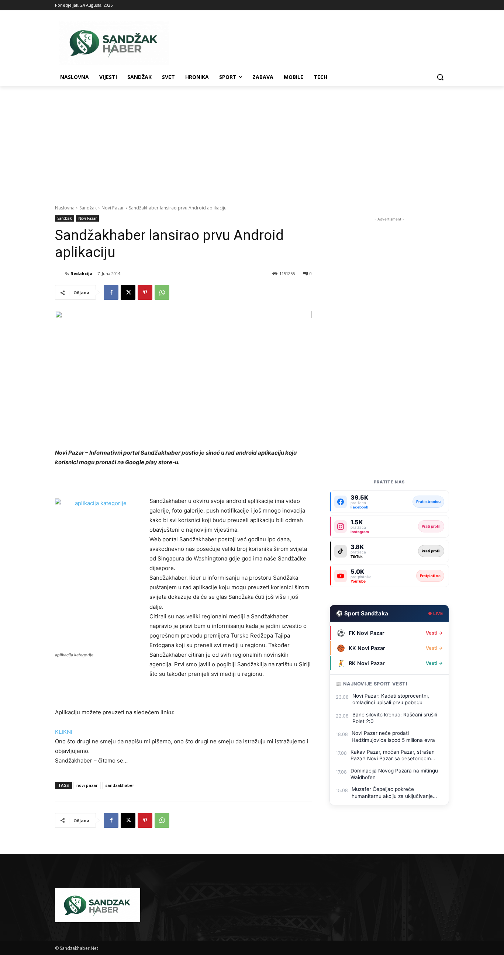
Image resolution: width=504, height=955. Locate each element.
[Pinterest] (145, 292)
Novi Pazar (112, 208)
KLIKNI (63, 731)
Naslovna (65, 208)
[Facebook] (111, 292)
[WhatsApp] (162, 292)
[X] (128, 292)
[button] (440, 77)
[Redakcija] (60, 273)
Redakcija (81, 273)
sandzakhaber (119, 785)
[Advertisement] (252, 141)
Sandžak (88, 208)
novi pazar (87, 785)
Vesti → (434, 633)
